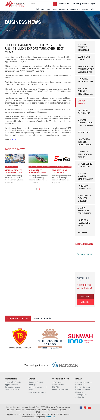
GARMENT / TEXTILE (83, 102)
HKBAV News (57, 382)
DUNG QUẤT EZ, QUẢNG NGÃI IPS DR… (38, 171)
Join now (75, 4)
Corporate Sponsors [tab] (17, 318)
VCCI (14, 139)
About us (40, 9)
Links (92, 9)
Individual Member (12, 390)
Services (85, 9)
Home (33, 9)
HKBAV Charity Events (60, 390)
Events (54, 9)
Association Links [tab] (42, 318)
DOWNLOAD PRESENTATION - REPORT (85, 154)
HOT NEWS (82, 233)
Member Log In (88, 4)
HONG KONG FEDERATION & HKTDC (84, 223)
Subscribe (85, 302)
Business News (58, 385)
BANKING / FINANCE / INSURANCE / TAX (85, 91)
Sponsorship (75, 9)
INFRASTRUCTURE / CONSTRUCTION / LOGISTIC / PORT (86, 69)
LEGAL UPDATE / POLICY (84, 58)
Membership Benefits (13, 382)
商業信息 (55, 387)
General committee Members (82, 391)
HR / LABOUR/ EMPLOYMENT (84, 111)
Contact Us (79, 397)
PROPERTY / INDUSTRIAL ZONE (85, 80)
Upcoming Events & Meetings (36, 383)
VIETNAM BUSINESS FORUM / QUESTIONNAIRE (85, 123)
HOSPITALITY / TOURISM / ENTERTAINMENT (85, 142)
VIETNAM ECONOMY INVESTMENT (83, 47)
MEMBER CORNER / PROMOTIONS (85, 165)
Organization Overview (83, 382)
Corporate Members (12, 387)
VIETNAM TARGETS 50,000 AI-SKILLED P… (14, 171)
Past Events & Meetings (37, 392)
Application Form (11, 385)
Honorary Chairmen (82, 387)
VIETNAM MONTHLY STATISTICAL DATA (85, 176)
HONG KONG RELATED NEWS (84, 187)
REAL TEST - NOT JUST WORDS (59, 171)
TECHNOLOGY (84, 132)
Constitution (80, 385)
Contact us (64, 4)
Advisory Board (81, 395)
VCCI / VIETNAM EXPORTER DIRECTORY (84, 198)
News (48, 9)
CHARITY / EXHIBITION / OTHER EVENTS (84, 210)
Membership (63, 9)
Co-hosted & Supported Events (37, 388)
